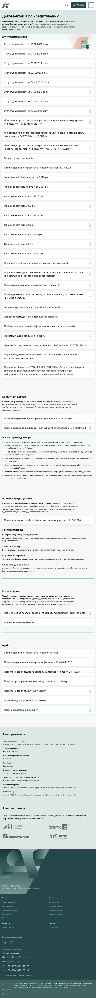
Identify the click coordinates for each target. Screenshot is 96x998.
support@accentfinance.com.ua (19, 957)
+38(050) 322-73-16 (17, 970)
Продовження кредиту (56, 914)
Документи (6, 898)
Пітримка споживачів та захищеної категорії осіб (18, 975)
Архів (3, 918)
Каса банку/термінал (55, 910)
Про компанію (53, 927)
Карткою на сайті (54, 902)
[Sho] (6, 989)
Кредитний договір (8, 906)
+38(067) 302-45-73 (17, 966)
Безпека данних (7, 914)
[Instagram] (11, 943)
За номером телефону (55, 906)
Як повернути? (54, 898)
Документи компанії (8, 902)
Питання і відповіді (8, 927)
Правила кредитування (9, 910)
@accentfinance (12, 953)
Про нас (52, 923)
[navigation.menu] (91, 5)
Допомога (6, 923)
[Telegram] (5, 943)
